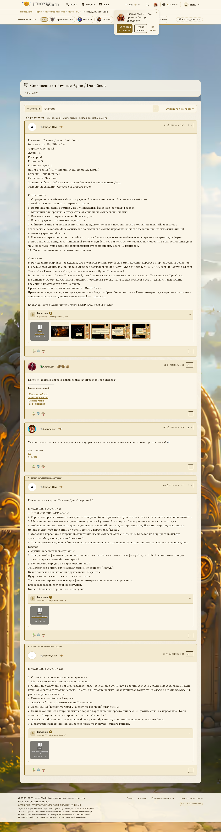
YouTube (32, 456)
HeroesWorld (26, 11)
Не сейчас (152, 28)
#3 (164, 427)
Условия (142, 798)
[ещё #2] (190, 413)
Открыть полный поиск (178, 108)
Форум (39, 11)
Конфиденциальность (162, 798)
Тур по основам (140, 28)
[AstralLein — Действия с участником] (189, 364)
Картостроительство (55, 11)
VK (29, 453)
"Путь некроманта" (38, 397)
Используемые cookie (191, 798)
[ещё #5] (190, 770)
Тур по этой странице (125, 28)
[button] (191, 4)
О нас (130, 798)
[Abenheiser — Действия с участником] (189, 427)
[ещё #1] (190, 351)
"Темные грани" (36, 400)
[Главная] (40, 4)
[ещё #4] (190, 635)
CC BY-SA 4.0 (74, 804)
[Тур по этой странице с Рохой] (155, 4)
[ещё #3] (190, 466)
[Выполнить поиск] (155, 108)
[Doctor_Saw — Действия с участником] (189, 125)
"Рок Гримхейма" (37, 404)
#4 (164, 485)
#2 (164, 364)
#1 (165, 125)
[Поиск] (147, 4)
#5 (164, 653)
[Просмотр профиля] (33, 127)
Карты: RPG (73, 11)
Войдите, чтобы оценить (94, 117)
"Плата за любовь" (38, 394)
